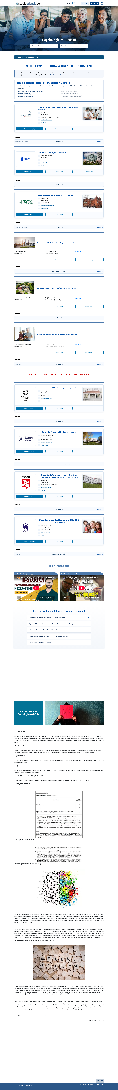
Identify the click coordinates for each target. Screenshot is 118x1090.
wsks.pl (42, 535)
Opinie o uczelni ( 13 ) (29, 451)
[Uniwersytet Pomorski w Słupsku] (26, 438)
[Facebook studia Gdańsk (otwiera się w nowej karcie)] (102, 3)
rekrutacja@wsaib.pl (46, 487)
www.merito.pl (78, 251)
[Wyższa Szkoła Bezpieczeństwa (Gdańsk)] (24, 334)
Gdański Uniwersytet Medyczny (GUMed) (71, 94)
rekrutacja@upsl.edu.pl (46, 442)
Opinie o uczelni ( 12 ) (89, 260)
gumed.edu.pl (78, 298)
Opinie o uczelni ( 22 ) (29, 129)
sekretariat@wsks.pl (46, 532)
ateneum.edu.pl (44, 208)
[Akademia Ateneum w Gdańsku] (26, 201)
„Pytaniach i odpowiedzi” (57, 75)
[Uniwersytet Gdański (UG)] (26, 159)
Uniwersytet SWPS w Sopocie (59, 388)
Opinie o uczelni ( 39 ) (29, 496)
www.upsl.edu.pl (44, 445)
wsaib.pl (43, 490)
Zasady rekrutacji (88, 171)
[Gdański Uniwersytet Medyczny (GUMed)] (25, 287)
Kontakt (84, 3)
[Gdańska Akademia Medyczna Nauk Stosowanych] (26, 115)
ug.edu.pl (43, 165)
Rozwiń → (100, 141)
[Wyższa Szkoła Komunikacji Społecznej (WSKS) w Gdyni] (26, 527)
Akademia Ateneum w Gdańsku (25, 96)
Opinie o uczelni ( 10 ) (89, 352)
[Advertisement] (59, 26)
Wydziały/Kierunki (59, 129)
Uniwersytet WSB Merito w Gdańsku (70, 91)
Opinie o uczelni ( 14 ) (89, 306)
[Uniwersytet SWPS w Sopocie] (26, 395)
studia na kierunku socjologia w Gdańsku (42, 1016)
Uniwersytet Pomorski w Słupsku (59, 432)
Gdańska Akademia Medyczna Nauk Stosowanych (30, 91)
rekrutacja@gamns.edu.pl (47, 120)
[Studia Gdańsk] (28, 3)
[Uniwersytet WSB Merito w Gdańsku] (24, 242)
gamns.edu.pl (44, 122)
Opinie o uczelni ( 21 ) (29, 171)
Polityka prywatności (25, 1085)
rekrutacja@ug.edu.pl (46, 163)
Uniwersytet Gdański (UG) (24, 94)
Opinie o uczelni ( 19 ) (29, 214)
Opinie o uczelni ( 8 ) (29, 408)
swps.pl (42, 401)
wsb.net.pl (78, 344)
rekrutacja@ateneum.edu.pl (47, 205)
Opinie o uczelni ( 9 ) (29, 541)
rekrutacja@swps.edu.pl (46, 398)
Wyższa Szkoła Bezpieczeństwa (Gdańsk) (71, 96)
